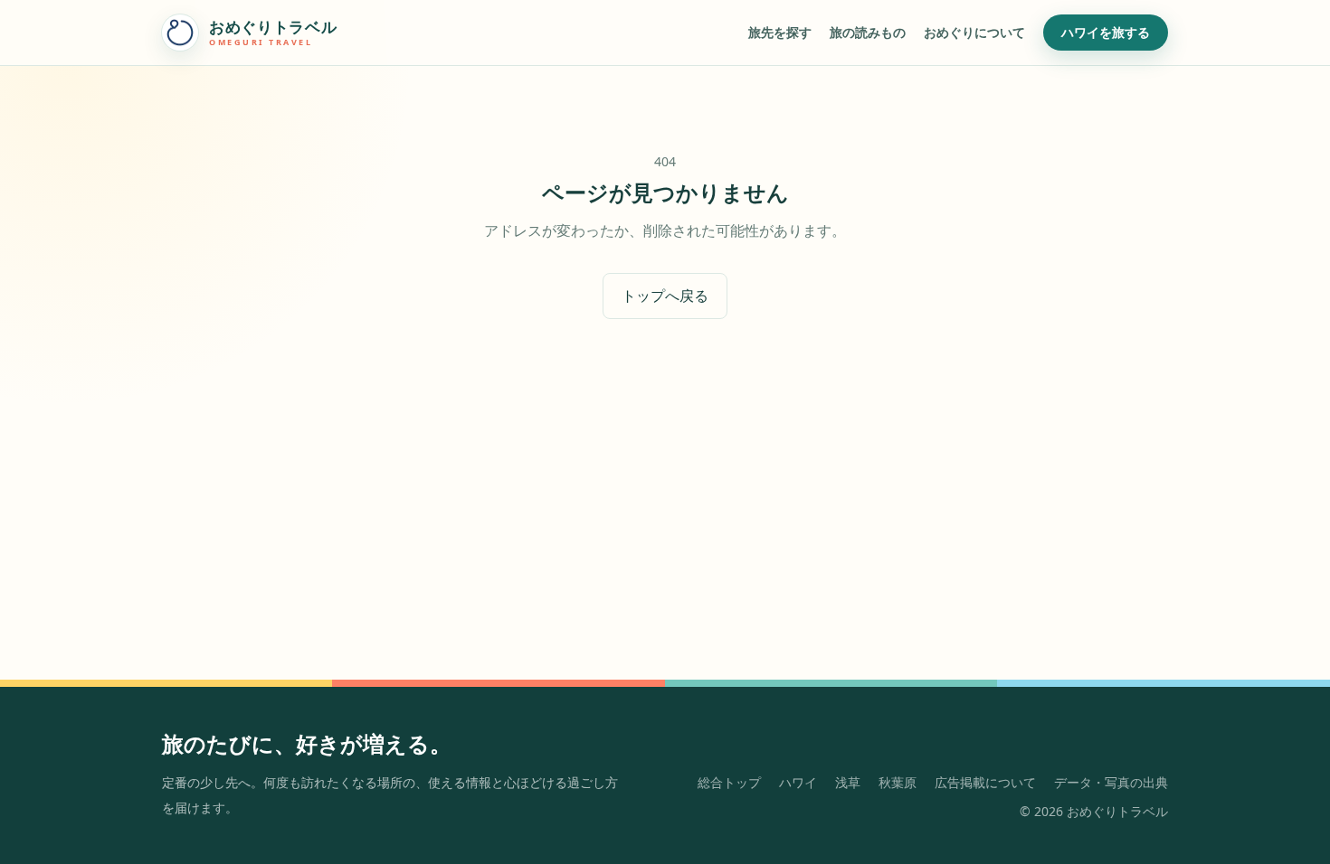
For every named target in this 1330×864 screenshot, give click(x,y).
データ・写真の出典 (1111, 782)
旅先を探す (780, 32)
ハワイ (798, 782)
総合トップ (729, 782)
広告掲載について (985, 782)
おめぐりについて (974, 32)
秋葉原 (898, 782)
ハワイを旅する (1105, 32)
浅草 (847, 782)
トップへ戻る (665, 295)
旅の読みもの (868, 32)
